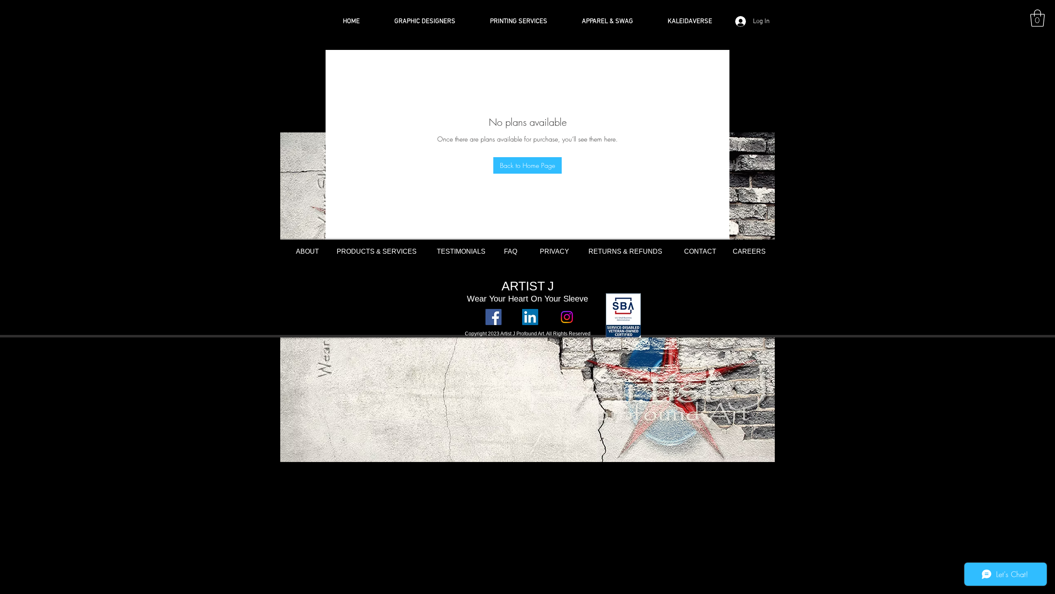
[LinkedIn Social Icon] (530, 317)
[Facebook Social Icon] (493, 317)
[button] (1037, 18)
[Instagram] (567, 317)
